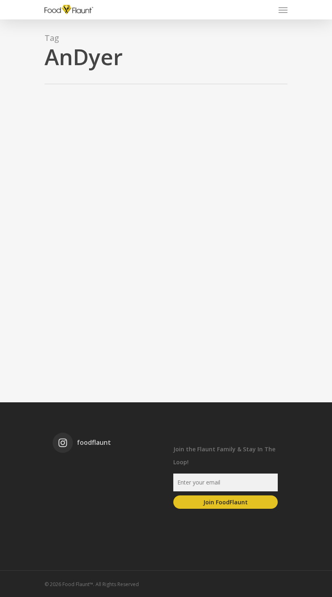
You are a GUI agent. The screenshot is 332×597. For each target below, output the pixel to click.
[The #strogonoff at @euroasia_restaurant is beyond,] (69, 469)
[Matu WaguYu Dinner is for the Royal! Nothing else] (103, 469)
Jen (17, 332)
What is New (109, 332)
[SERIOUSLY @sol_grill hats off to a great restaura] (136, 469)
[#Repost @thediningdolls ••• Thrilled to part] (103, 490)
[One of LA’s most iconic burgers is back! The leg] (69, 490)
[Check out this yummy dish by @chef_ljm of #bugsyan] (136, 490)
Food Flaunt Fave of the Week (59, 332)
